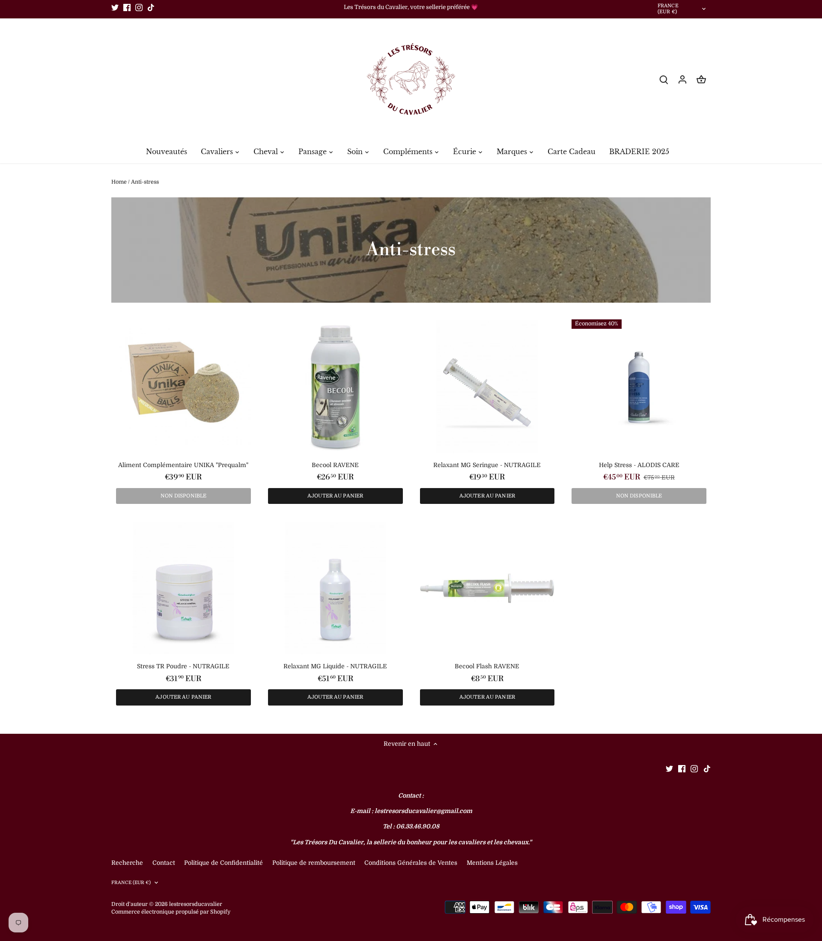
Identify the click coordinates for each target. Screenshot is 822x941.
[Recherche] (663, 79)
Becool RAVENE (335, 465)
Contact (164, 862)
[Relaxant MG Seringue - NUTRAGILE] (487, 386)
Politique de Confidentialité (223, 862)
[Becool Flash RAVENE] (487, 588)
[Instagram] (139, 7)
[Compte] (682, 79)
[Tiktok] (151, 7)
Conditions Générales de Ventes (410, 862)
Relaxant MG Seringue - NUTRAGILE (487, 465)
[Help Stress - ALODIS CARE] (639, 386)
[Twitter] (115, 7)
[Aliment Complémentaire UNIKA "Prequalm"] (183, 386)
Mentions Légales (492, 862)
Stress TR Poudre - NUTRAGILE (183, 666)
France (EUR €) (668, 9)
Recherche (127, 862)
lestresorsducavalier (195, 904)
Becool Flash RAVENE (487, 666)
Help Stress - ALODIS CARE (639, 465)
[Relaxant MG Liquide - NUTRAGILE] (335, 588)
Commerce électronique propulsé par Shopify (170, 912)
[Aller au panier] (701, 79)
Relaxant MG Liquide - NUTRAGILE (335, 666)
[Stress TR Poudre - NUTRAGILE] (183, 588)
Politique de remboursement (313, 862)
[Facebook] (127, 7)
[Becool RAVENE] (335, 386)
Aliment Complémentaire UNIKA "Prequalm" (183, 465)
